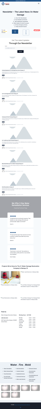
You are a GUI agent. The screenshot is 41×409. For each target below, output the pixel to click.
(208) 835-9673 (4, 317)
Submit (20, 51)
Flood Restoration (7, 373)
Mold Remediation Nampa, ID (8, 187)
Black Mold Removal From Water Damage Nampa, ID (12, 163)
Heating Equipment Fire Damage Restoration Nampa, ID (13, 70)
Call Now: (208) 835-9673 (20, 0)
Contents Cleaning (20, 371)
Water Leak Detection (20, 379)
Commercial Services (20, 376)
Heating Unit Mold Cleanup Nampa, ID (9, 116)
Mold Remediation (20, 368)
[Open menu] (38, 3)
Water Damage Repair (8, 371)
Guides (3, 75)
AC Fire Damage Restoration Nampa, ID (10, 93)
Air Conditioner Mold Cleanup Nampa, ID (10, 140)
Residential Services (20, 373)
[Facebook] (21, 408)
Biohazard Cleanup (33, 368)
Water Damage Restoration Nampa (11, 77)
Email (6, 46)
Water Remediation (8, 368)
